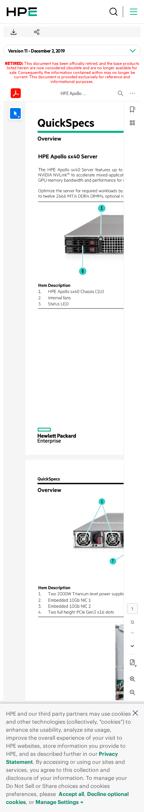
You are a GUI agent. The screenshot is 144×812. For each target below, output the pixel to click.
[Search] (114, 12)
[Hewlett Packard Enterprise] (22, 12)
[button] (135, 713)
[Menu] (133, 12)
